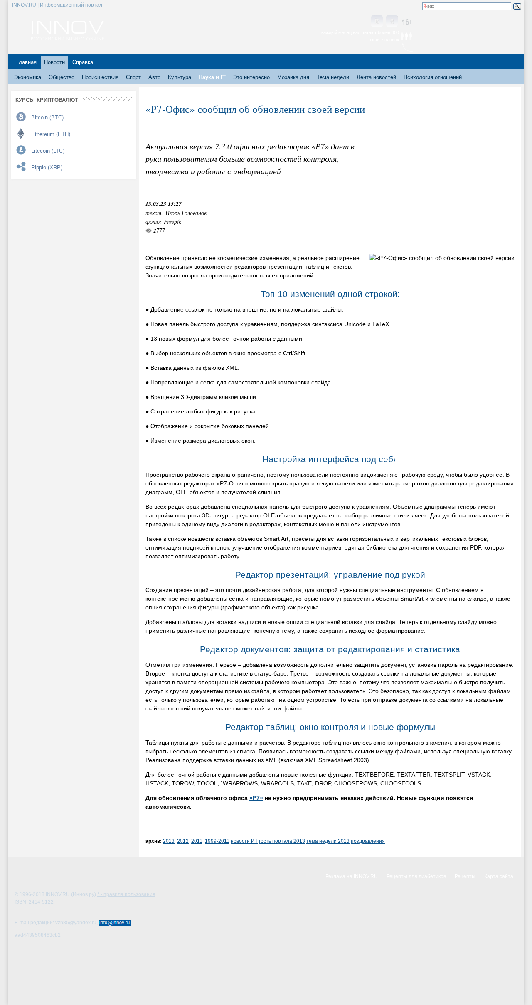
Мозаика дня (293, 77)
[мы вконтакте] (377, 22)
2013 (169, 841)
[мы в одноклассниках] (392, 22)
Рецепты (465, 876)
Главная (26, 62)
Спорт (133, 77)
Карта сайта (498, 876)
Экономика (27, 77)
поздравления (368, 841)
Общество (61, 77)
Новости (54, 62)
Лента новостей (376, 77)
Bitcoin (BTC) (47, 117)
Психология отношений (433, 77)
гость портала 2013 (282, 841)
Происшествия (100, 77)
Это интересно (251, 77)
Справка (82, 62)
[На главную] (67, 38)
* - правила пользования (126, 894)
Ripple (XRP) (46, 167)
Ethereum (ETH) (50, 134)
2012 (183, 841)
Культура (179, 77)
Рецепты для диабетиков (416, 876)
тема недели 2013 (328, 841)
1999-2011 (217, 841)
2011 (196, 841)
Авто (154, 77)
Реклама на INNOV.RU (351, 876)
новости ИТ (244, 841)
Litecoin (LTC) (47, 151)
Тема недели (333, 77)
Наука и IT (212, 77)
